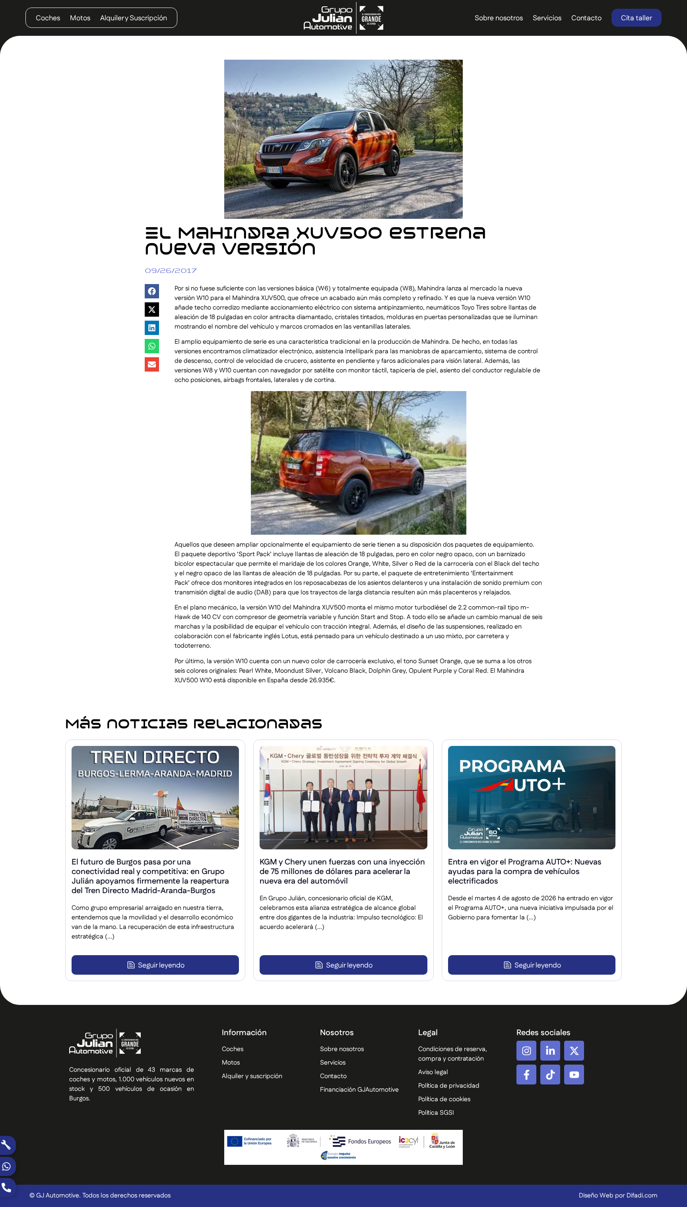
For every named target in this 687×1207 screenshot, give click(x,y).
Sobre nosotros (499, 18)
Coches (48, 18)
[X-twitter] (574, 1051)
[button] (152, 291)
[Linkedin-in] (550, 1051)
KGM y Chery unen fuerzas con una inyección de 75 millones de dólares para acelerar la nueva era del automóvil (342, 872)
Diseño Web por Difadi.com (618, 1195)
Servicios (547, 18)
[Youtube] (574, 1074)
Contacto (586, 18)
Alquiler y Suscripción (133, 18)
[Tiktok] (550, 1074)
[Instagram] (526, 1051)
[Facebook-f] (526, 1074)
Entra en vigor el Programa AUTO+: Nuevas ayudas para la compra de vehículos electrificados (525, 872)
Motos (80, 18)
